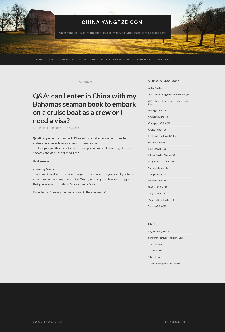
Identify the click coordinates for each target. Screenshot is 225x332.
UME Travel (154, 256)
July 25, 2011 (40, 128)
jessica (56, 128)
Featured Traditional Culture (163, 135)
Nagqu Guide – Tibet (159, 161)
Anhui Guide (154, 88)
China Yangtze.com (112, 22)
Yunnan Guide (155, 206)
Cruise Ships (143, 59)
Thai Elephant (155, 244)
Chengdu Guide (156, 116)
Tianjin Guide (155, 174)
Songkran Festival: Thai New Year (165, 237)
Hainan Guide (155, 148)
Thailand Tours (156, 250)
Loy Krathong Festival (159, 231)
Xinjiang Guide (155, 186)
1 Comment (72, 128)
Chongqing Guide (157, 123)
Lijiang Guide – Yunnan (160, 155)
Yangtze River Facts (61, 59)
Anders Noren (177, 322)
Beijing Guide (155, 110)
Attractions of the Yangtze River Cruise (104, 59)
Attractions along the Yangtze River (167, 94)
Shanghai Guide (156, 167)
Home (39, 59)
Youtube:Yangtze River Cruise (164, 263)
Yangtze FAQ (163, 59)
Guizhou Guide (156, 142)
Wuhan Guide (155, 180)
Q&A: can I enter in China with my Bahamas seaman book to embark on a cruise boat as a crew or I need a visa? (84, 108)
